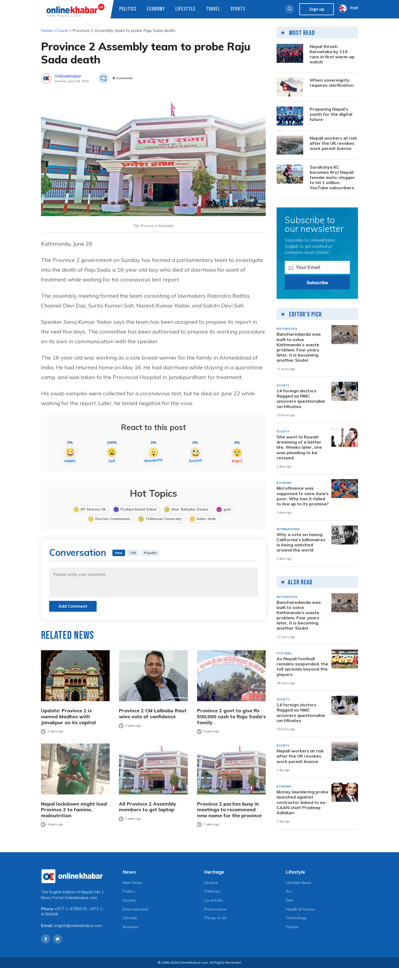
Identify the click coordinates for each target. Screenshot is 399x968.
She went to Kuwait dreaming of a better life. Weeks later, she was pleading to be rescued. (299, 447)
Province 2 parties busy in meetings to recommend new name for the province (229, 810)
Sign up (316, 9)
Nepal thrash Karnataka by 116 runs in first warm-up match (332, 54)
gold (227, 509)
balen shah (206, 519)
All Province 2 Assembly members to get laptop (147, 807)
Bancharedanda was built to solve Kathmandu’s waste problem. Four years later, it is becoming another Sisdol (299, 347)
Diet (289, 900)
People (292, 926)
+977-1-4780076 (70, 908)
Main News (132, 882)
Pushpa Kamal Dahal (138, 509)
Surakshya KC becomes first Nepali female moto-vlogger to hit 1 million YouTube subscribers (332, 178)
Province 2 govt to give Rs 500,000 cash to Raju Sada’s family (231, 716)
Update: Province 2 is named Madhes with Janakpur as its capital (68, 716)
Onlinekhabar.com (81, 897)
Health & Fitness (300, 909)
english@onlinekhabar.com (78, 925)
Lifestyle (185, 9)
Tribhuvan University (163, 519)
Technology (296, 917)
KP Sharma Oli (93, 509)
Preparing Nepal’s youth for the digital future (331, 114)
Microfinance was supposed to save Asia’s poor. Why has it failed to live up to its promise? (303, 496)
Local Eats (213, 900)
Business (130, 926)
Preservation (215, 909)
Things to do (215, 917)
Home (47, 30)
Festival (211, 882)
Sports (237, 9)
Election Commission (112, 519)
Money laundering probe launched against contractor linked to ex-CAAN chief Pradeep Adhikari (302, 802)
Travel (213, 9)
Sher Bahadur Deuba (189, 509)
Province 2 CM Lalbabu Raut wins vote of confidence (152, 713)
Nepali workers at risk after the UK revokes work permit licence (333, 143)
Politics (128, 9)
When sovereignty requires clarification (332, 83)
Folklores (212, 891)
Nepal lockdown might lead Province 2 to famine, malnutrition (74, 810)
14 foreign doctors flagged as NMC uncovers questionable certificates (301, 398)
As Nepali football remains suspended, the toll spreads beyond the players (302, 666)
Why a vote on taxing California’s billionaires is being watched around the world (301, 542)
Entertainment (135, 909)
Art (289, 891)
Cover (62, 30)
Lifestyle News (298, 882)
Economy (156, 9)
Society (129, 900)
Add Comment (72, 606)
